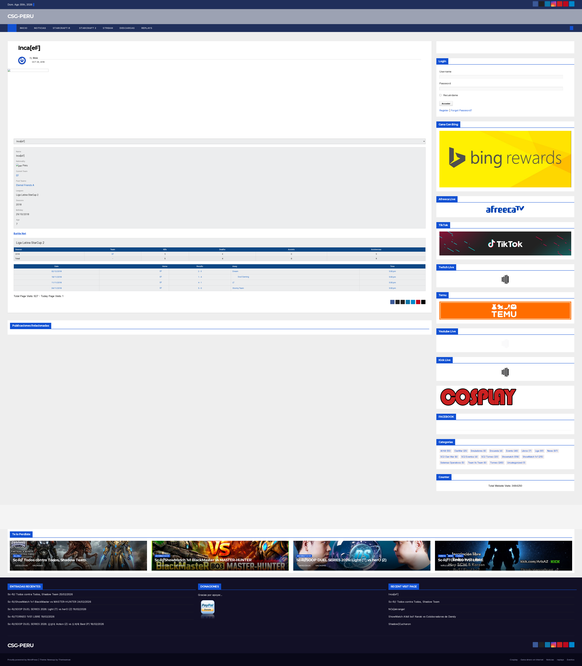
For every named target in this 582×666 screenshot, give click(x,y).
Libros (527, 451)
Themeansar (64, 659)
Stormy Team (238, 288)
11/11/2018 (57, 282)
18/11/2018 (57, 277)
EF (17, 175)
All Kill (445, 451)
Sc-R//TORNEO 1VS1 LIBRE (460, 560)
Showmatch (510, 456)
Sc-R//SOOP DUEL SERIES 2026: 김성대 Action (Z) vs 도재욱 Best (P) (49, 624)
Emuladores (478, 451)
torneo (497, 462)
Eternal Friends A (25, 185)
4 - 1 (200, 282)
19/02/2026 (305, 565)
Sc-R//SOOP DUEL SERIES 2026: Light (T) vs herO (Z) (341, 560)
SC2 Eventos (469, 456)
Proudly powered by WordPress (23, 659)
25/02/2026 (21, 565)
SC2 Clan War (449, 456)
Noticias (40, 28)
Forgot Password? (461, 110)
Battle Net (20, 233)
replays (146, 28)
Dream (235, 271)
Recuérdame (450, 95)
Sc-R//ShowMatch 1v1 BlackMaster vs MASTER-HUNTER (203, 560)
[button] (566, 28)
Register (444, 110)
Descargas (127, 28)
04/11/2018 (57, 288)
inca (35, 58)
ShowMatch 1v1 (533, 456)
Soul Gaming (243, 277)
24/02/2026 (163, 565)
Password (445, 83)
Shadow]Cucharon (399, 624)
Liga (539, 451)
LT (233, 282)
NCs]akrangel (396, 609)
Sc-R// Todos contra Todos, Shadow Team (49, 560)
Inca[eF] (393, 594)
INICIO (23, 28)
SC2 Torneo (489, 456)
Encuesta (496, 451)
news (552, 451)
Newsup (51, 659)
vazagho (38, 565)
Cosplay (514, 659)
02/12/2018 (57, 271)
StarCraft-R (62, 28)
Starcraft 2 (87, 28)
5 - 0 (200, 288)
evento (512, 451)
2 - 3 (200, 271)
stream (108, 28)
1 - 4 (200, 277)
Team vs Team (477, 462)
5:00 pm (392, 271)
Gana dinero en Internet (532, 659)
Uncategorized (516, 462)
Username (445, 71)
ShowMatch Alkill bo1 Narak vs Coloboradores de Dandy (422, 616)
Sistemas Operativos (452, 462)
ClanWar (460, 451)
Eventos (570, 659)
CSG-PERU (20, 16)
